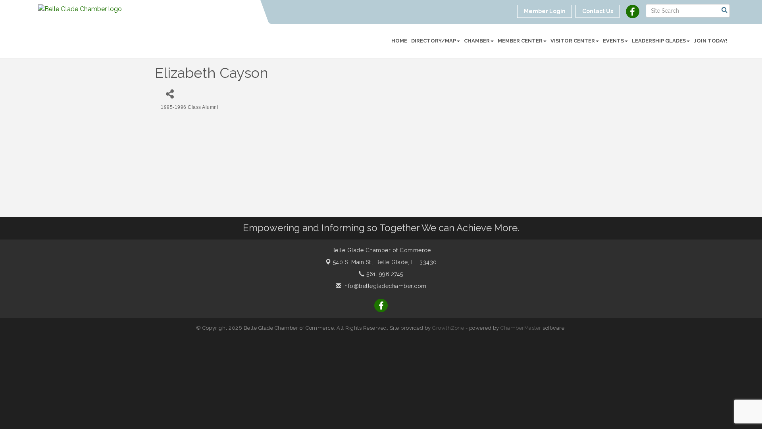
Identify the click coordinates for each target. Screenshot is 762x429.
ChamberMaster (520, 328)
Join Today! (710, 41)
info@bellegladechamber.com (384, 286)
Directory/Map (433, 41)
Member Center (520, 41)
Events (613, 41)
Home (399, 41)
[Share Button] (170, 94)
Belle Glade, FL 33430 (385, 262)
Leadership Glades (659, 41)
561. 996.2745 (384, 274)
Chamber (477, 41)
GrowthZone (448, 328)
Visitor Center (572, 41)
